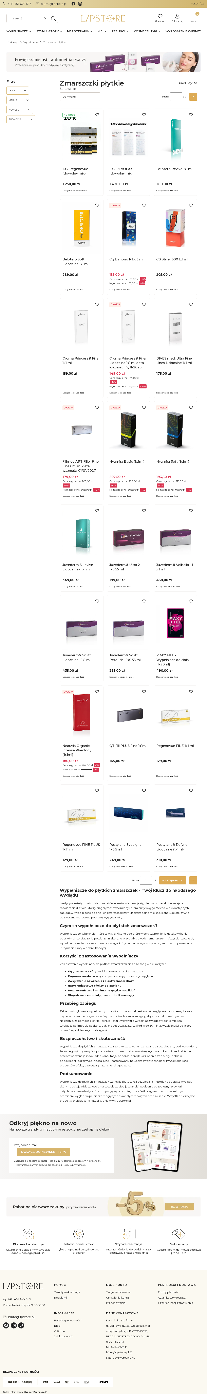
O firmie (59, 1331)
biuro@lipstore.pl (117, 1352)
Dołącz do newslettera (43, 1152)
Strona (165, 96)
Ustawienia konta (117, 1297)
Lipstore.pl (12, 42)
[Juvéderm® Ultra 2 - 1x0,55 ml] (128, 533)
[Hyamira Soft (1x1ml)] (175, 430)
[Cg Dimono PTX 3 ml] (128, 228)
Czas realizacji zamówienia (175, 1302)
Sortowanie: (68, 89)
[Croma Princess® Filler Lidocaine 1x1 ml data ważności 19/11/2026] (128, 327)
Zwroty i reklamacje (67, 1292)
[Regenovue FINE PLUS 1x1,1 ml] (81, 813)
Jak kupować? (63, 1336)
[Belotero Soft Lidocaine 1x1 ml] (81, 228)
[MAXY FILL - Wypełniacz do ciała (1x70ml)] (175, 624)
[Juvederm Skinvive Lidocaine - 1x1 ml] (81, 533)
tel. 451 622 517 (115, 1347)
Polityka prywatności (67, 1320)
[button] (53, 18)
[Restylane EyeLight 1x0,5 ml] (128, 813)
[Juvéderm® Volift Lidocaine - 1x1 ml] (81, 624)
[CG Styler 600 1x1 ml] (175, 228)
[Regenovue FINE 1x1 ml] (175, 714)
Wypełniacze (30, 42)
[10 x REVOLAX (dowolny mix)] (128, 137)
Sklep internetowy (23, 1392)
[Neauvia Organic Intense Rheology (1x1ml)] (81, 714)
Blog (57, 1325)
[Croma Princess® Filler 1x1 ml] (81, 327)
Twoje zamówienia (118, 1292)
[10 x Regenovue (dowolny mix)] (81, 137)
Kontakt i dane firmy (119, 1320)
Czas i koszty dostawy (172, 1297)
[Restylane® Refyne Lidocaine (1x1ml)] (175, 813)
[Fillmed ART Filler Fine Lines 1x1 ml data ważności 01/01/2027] (81, 430)
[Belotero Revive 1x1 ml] (175, 137)
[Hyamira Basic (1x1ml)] (128, 430)
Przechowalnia (116, 1302)
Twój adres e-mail (25, 1145)
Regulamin (61, 1297)
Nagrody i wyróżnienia (120, 1357)
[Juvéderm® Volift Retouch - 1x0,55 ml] (128, 624)
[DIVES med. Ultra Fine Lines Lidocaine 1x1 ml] (175, 327)
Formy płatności (168, 1292)
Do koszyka (79, 159)
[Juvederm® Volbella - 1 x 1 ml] (175, 533)
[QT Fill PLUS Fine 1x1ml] (128, 714)
